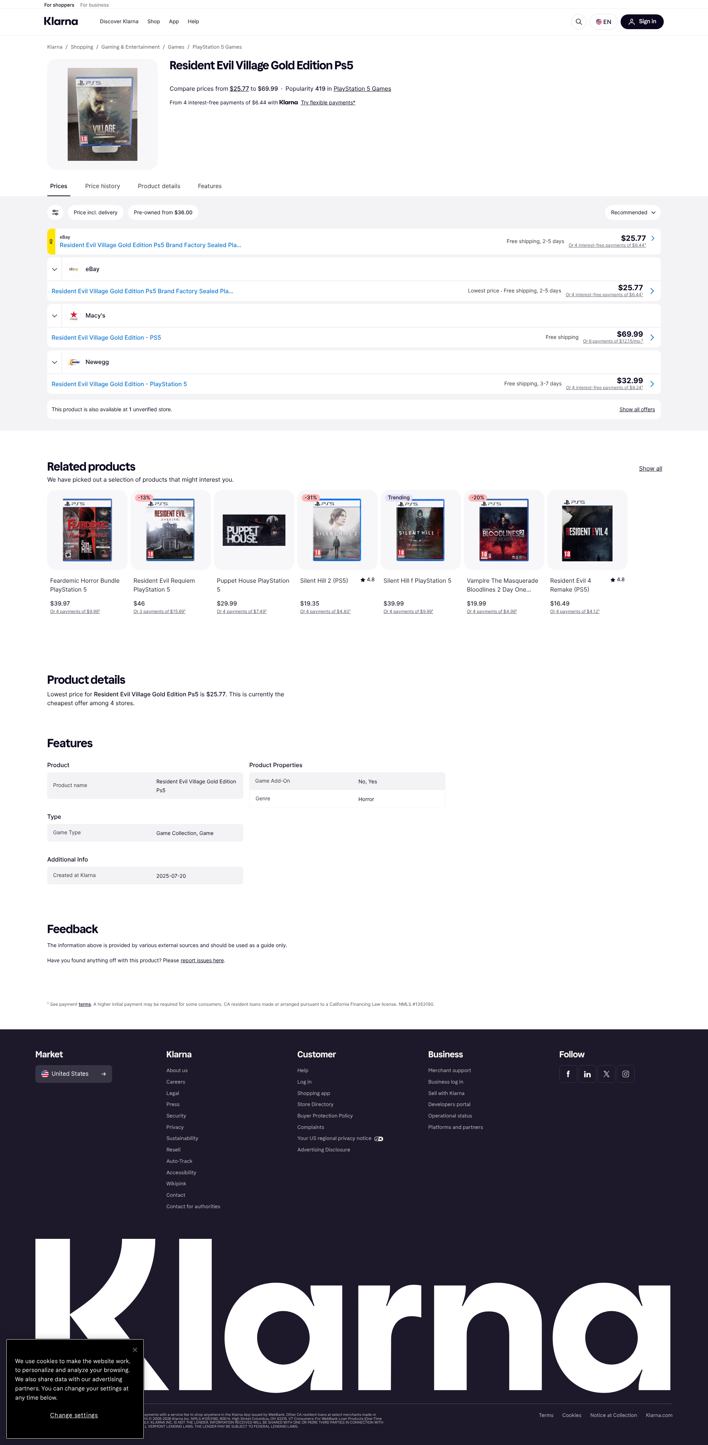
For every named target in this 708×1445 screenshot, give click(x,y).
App (174, 21)
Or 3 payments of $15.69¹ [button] (159, 611)
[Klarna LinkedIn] (587, 1074)
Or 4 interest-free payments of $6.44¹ (607, 245)
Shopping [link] (82, 47)
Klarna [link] (54, 47)
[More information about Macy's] (54, 315)
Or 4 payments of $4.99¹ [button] (492, 611)
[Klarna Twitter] (606, 1074)
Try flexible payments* (328, 102)
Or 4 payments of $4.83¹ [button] (325, 611)
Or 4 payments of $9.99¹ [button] (75, 611)
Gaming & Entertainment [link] (130, 47)
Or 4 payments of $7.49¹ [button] (242, 611)
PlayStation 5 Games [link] (217, 47)
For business (94, 5)
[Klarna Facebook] (568, 1074)
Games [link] (176, 47)
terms (85, 1004)
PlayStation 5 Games (362, 88)
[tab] (58, 186)
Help (193, 21)
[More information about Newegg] (54, 362)
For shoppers (59, 5)
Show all (650, 468)
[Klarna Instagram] (626, 1074)
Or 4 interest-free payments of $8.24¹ (604, 387)
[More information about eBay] (54, 269)
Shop (154, 21)
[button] (604, 22)
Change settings (74, 1415)
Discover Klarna (119, 21)
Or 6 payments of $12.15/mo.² (613, 341)
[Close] (135, 1350)
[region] (75, 1389)
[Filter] (55, 212)
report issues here (202, 960)
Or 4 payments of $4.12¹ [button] (575, 611)
